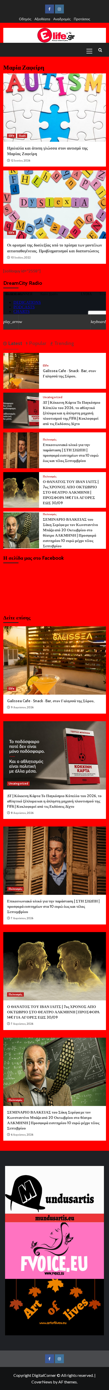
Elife (11, 135)
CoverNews (41, 1381)
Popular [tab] (37, 343)
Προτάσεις (82, 19)
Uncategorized (52, 397)
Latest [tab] (14, 343)
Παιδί (22, 135)
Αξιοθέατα (42, 19)
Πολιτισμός (50, 439)
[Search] (100, 50)
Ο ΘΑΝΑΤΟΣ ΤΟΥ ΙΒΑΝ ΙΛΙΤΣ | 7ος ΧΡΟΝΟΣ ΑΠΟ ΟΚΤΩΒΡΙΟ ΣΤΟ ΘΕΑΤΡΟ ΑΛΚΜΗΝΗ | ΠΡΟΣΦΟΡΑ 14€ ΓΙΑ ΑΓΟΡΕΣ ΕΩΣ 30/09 (71, 492)
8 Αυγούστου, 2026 (22, 813)
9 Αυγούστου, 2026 (22, 707)
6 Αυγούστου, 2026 (22, 1134)
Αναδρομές (62, 19)
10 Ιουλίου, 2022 (21, 257)
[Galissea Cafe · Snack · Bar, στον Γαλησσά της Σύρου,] (21, 370)
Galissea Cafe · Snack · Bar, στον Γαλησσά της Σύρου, (51, 701)
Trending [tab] (63, 343)
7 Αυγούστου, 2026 (22, 918)
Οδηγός (25, 19)
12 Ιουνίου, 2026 (20, 160)
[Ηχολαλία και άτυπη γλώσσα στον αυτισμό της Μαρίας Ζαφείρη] (54, 107)
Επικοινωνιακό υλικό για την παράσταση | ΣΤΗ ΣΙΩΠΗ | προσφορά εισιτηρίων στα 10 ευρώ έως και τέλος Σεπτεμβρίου (53, 906)
